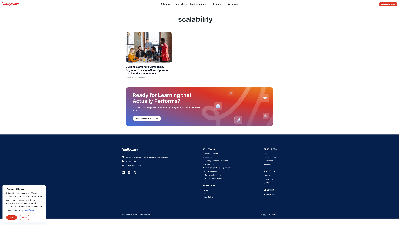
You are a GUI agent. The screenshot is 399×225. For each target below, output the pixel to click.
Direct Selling (208, 197)
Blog (265, 154)
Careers (267, 176)
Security (272, 215)
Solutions (165, 4)
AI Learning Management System (215, 161)
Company (233, 4)
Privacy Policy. (27, 210)
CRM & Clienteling (210, 171)
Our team (267, 183)
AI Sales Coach (208, 164)
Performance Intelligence (212, 178)
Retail (205, 193)
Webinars (267, 164)
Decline (24, 217)
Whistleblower (269, 194)
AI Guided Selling (209, 157)
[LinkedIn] (123, 172)
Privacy (263, 215)
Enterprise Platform (210, 154)
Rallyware (10, 4)
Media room (268, 161)
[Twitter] (135, 172)
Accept (12, 217)
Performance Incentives (212, 175)
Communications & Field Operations (217, 168)
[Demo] (388, 4)
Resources (217, 4)
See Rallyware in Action (147, 118)
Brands (205, 190)
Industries (180, 4)
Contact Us (268, 179)
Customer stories (199, 4)
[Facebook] (129, 172)
